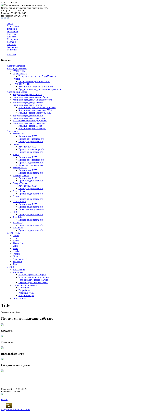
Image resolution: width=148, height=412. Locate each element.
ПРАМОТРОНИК (21, 84)
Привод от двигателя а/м (30, 141)
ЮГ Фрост (18, 227)
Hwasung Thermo (21, 175)
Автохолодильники (16, 66)
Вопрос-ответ (19, 298)
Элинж (16, 196)
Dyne (15, 238)
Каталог (6, 60)
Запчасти (11, 54)
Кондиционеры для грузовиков (28, 102)
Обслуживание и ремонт (25, 285)
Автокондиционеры (17, 92)
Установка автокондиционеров (33, 277)
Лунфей (17, 79)
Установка (12, 29)
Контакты (12, 49)
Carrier (16, 144)
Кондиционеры (26, 295)
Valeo (15, 246)
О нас (10, 23)
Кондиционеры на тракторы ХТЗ (34, 113)
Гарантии (11, 44)
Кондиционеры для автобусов (27, 94)
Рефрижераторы (26, 293)
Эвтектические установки (31, 165)
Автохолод (12, 131)
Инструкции (19, 269)
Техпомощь (12, 31)
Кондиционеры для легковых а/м (29, 118)
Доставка (11, 42)
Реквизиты (12, 47)
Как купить (12, 39)
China (15, 256)
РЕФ (15, 212)
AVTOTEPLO (19, 71)
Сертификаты (14, 26)
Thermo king (19, 243)
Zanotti (16, 154)
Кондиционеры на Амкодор (32, 128)
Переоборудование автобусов (33, 282)
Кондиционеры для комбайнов (28, 115)
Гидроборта (24, 290)
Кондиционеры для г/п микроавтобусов (32, 99)
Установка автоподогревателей (33, 280)
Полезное (11, 34)
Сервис (10, 267)
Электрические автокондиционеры (30, 120)
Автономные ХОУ (27, 136)
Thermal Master (20, 167)
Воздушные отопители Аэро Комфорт (37, 76)
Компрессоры (13, 233)
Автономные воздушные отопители (36, 86)
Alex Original (19, 191)
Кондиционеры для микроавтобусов (30, 97)
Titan (15, 264)
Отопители (23, 287)
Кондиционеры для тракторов (27, 105)
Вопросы (11, 36)
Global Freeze (19, 201)
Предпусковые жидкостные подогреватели (39, 89)
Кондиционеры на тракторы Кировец (37, 107)
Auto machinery (20, 259)
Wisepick (17, 253)
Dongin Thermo (20, 183)
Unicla (16, 251)
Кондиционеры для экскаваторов (29, 123)
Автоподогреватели (17, 68)
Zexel (15, 248)
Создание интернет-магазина (15, 409)
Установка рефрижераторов (32, 274)
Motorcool (17, 261)
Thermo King (19, 133)
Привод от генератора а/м (31, 139)
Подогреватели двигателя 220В (34, 81)
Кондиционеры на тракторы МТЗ (35, 110)
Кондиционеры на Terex (30, 126)
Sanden (16, 240)
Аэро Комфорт (20, 73)
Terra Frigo (18, 217)
